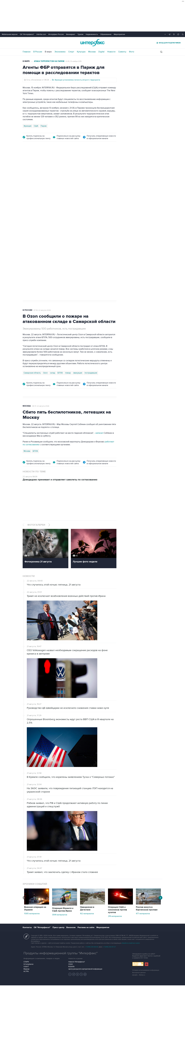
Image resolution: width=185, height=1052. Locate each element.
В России (37, 52)
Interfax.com (41, 34)
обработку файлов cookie (131, 943)
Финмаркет (70, 34)
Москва (92, 52)
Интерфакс (92, 42)
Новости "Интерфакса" (76, 962)
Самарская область (32, 215)
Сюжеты (122, 52)
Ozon (45, 215)
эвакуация (77, 373)
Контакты (27, 927)
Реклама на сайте (86, 927)
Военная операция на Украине (35, 908)
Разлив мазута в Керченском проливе (146, 908)
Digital (101, 52)
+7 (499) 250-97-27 (109, 947)
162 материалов (87, 913)
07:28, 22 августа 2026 (42, 159)
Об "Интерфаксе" (27, 34)
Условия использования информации (145, 970)
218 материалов (115, 916)
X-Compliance (28, 964)
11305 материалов (32, 913)
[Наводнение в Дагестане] (92, 904)
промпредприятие (58, 215)
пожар (68, 373)
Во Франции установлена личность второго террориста (76, 80)
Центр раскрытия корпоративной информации (85, 969)
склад (52, 373)
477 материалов (143, 913)
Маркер (26, 969)
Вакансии (71, 927)
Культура (81, 52)
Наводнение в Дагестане (87, 908)
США (36, 126)
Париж (44, 126)
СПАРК (26, 962)
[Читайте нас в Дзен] (70, 974)
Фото (131, 52)
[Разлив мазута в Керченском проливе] (148, 904)
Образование (105, 34)
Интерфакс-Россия (56, 34)
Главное (27, 52)
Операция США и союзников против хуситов (117, 910)
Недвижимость (92, 34)
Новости (111, 52)
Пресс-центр (58, 927)
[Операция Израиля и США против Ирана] (64, 905)
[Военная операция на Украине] (36, 904)
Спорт (71, 52)
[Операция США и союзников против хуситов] (120, 904)
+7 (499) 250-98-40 (91, 947)
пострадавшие (91, 373)
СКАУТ (26, 967)
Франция (27, 126)
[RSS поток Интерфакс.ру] (81, 974)
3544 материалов (59, 915)
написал (99, 433)
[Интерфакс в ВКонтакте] (77, 974)
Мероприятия (119, 34)
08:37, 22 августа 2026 (40, 406)
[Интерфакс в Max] (85, 974)
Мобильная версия (9, 34)
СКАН (70, 964)
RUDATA (71, 967)
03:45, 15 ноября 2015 (73, 61)
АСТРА (26, 971)
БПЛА (70, 215)
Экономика (59, 52)
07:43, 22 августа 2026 (42, 310)
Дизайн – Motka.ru (138, 975)
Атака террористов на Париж (49, 61)
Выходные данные (139, 973)
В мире (48, 52)
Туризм (80, 34)
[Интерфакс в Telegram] (73, 974)
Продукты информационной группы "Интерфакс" (61, 953)
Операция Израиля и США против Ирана (62, 909)
